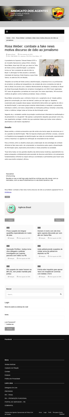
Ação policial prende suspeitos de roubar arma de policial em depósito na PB (50, 251)
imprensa (23, 56)
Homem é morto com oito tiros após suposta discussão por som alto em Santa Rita (50, 233)
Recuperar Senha (58, 412)
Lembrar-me (10, 324)
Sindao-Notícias (10, 364)
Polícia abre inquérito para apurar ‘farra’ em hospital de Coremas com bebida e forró (50, 272)
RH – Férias (9, 395)
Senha (6, 314)
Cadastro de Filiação (12, 368)
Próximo (58, 220)
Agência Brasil (11, 54)
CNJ (13, 38)
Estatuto (7, 375)
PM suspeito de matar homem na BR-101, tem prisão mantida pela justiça (18, 272)
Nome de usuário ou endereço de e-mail (16, 307)
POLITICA (29, 56)
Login (45, 412)
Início (40, 412)
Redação (11, 238)
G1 (19, 56)
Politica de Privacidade (12, 379)
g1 (8, 197)
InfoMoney (8, 192)
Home (8, 38)
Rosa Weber (35, 56)
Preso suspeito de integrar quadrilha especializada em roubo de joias (18, 233)
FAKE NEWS (14, 56)
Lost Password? (10, 322)
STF (41, 56)
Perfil (49, 412)
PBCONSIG (9, 391)
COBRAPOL (9, 405)
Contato (7, 371)
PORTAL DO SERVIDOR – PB (15, 402)
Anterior (10, 220)
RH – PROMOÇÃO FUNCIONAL (16, 398)
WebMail (61, 414)
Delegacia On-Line (11, 388)
